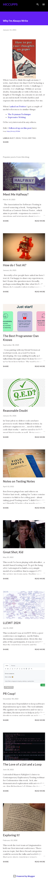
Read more (40, 221)
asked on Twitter (18, 106)
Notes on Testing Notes (19, 481)
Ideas (18, 138)
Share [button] (6, 142)
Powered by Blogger (25, 876)
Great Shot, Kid (13, 552)
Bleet (12, 138)
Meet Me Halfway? (16, 194)
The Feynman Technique (19, 114)
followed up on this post (20, 128)
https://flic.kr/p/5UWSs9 (13, 131)
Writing (32, 138)
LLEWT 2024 (11, 623)
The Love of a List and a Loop (22, 764)
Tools (24, 138)
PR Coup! (9, 693)
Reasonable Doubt (15, 410)
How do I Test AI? (14, 265)
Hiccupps (10, 4)
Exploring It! (11, 835)
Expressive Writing (17, 117)
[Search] (37, 4)
